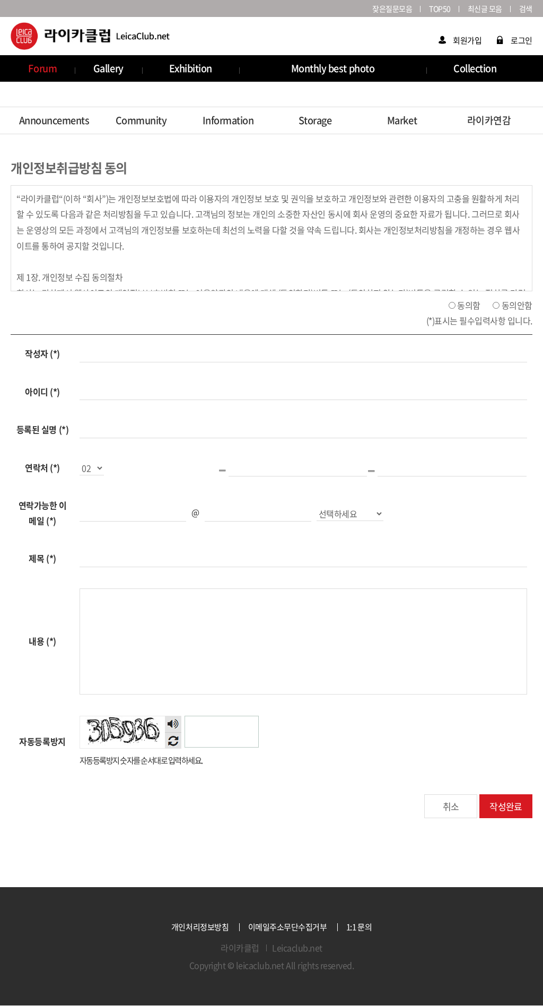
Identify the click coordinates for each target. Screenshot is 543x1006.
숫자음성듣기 (173, 724)
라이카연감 (489, 120)
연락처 (42, 467)
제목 (42, 558)
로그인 (521, 40)
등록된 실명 (42, 429)
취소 (451, 806)
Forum (42, 68)
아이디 (42, 391)
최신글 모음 (485, 8)
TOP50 (440, 8)
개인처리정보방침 (200, 927)
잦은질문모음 (392, 8)
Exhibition (190, 68)
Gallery (108, 68)
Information (228, 120)
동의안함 (517, 304)
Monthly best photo (332, 68)
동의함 (468, 304)
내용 (42, 641)
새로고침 (173, 740)
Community (141, 120)
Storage (315, 120)
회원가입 (467, 40)
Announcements (54, 120)
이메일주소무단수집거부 (287, 927)
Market (402, 120)
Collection (474, 68)
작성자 (42, 353)
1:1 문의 (359, 927)
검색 (525, 8)
